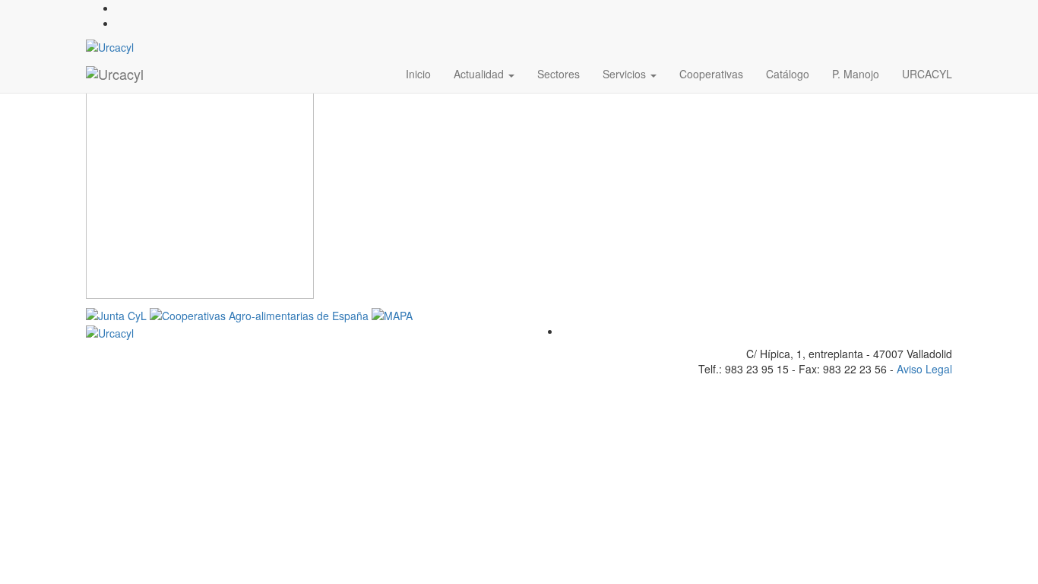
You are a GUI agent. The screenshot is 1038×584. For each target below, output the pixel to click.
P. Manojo (855, 73)
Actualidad (480, 73)
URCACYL (927, 73)
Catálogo (787, 73)
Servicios (626, 73)
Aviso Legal (924, 368)
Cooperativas (711, 73)
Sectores (558, 73)
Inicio (418, 73)
